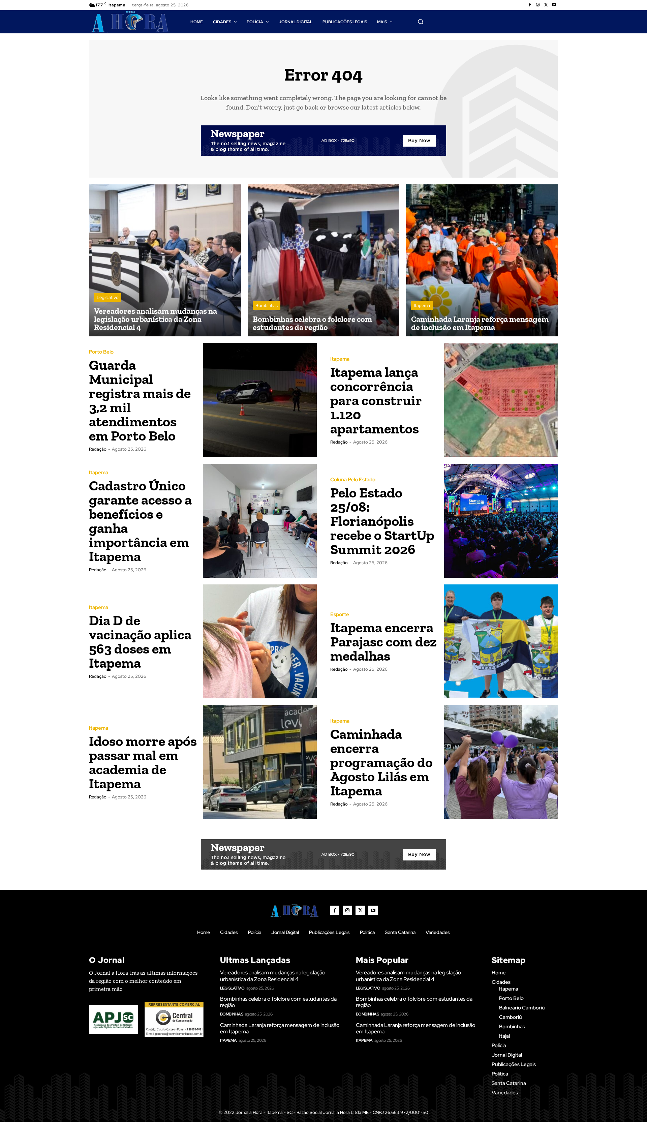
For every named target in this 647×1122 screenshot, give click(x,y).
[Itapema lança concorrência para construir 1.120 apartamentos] (501, 400)
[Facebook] (530, 5)
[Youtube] (554, 5)
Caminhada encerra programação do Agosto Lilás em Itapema (381, 762)
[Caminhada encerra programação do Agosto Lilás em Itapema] (501, 762)
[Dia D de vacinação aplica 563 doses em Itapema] (260, 641)
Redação (97, 449)
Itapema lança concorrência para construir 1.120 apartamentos (376, 400)
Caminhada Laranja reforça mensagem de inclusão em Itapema (280, 1028)
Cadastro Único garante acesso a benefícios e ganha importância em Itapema (140, 521)
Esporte (339, 614)
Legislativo (108, 297)
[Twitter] (546, 5)
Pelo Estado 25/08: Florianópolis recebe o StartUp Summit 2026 (382, 521)
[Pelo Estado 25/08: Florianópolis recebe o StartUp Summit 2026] (501, 521)
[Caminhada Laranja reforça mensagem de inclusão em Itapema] (482, 260)
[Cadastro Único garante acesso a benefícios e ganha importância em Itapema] (260, 521)
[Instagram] (538, 5)
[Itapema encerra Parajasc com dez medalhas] (501, 641)
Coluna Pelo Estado (352, 479)
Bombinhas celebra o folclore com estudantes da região (278, 1002)
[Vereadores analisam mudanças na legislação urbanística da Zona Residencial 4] (165, 260)
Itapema (422, 305)
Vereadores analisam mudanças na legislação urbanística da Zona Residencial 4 (273, 975)
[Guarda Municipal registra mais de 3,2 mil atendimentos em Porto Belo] (260, 400)
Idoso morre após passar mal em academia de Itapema (143, 762)
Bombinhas (266, 305)
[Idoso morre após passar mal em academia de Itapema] (260, 762)
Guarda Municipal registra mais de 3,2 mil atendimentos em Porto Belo (140, 400)
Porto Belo (101, 352)
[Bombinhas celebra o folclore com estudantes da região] (324, 260)
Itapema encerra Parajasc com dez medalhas (383, 641)
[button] (421, 22)
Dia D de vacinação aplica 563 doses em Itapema (140, 641)
